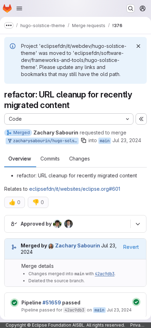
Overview (19, 159)
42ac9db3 (104, 274)
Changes (79, 159)
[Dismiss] (138, 46)
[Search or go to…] (130, 8)
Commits (50, 159)
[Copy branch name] (83, 140)
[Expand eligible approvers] (137, 224)
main (105, 141)
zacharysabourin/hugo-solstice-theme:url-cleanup (45, 141)
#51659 (51, 302)
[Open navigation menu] (19, 8)
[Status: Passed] (14, 302)
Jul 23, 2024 (126, 140)
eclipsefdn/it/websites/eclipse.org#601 (74, 189)
